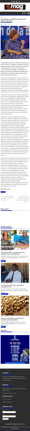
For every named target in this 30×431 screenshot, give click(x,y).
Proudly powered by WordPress (9, 427)
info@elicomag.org (7, 396)
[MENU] (28, 13)
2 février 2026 (4, 250)
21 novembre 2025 (5, 283)
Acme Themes (15, 428)
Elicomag (10, 24)
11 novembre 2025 (5, 316)
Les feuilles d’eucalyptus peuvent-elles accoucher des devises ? (7, 198)
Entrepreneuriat (4, 293)
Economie (3, 191)
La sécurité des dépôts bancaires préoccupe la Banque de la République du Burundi (22, 199)
